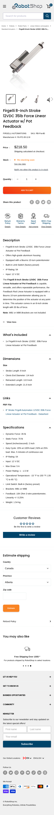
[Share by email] (49, 202)
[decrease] (17, 179)
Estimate (11, 608)
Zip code (7, 589)
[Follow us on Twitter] (11, 773)
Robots (12, 26)
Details (7, 227)
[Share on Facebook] (32, 202)
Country (7, 562)
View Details (20, 227)
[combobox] (23, 16)
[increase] (36, 179)
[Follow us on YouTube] (28, 773)
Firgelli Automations (14, 133)
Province (7, 576)
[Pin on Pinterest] (37, 202)
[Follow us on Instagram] (16, 773)
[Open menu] (4, 6)
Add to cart (27, 190)
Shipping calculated (23, 151)
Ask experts (33, 227)
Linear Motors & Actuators (39, 26)
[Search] (47, 16)
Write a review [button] (27, 535)
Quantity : (7, 179)
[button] (52, 99)
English (37, 758)
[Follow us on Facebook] (5, 773)
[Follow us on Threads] (45, 773)
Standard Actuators (8, 29)
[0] (48, 6)
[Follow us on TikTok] (34, 773)
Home (4, 26)
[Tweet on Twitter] (43, 202)
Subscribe (27, 744)
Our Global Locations (11, 758)
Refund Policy (9, 621)
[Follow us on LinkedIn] (39, 773)
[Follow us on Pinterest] (22, 773)
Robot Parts (22, 26)
